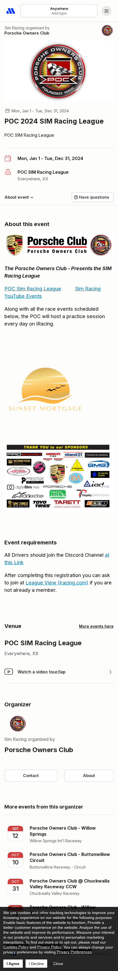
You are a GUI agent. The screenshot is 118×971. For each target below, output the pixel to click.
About (89, 775)
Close (58, 963)
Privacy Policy (49, 947)
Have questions (94, 197)
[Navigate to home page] (11, 10)
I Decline (36, 963)
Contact (31, 775)
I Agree (13, 963)
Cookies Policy (16, 947)
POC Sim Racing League (32, 289)
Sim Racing (14, 27)
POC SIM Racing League (29, 135)
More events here (96, 626)
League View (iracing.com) (57, 583)
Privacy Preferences (74, 952)
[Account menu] (106, 11)
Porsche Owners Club (26, 33)
